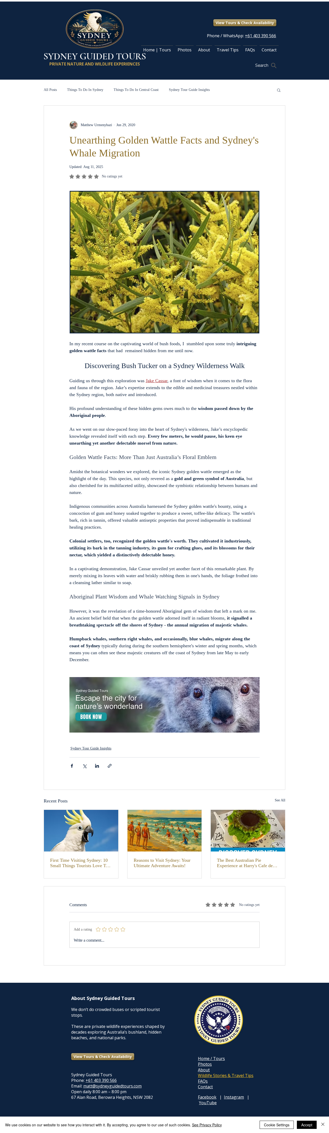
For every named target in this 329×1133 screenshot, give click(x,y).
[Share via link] (109, 765)
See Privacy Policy (207, 1124)
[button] (278, 90)
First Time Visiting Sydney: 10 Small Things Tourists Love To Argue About (79, 863)
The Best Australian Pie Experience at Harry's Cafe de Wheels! (245, 863)
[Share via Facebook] (71, 765)
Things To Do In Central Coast (136, 90)
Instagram (234, 1097)
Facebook (207, 1097)
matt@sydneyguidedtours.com (112, 1086)
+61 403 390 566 (101, 1080)
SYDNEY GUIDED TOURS (94, 56)
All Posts (50, 90)
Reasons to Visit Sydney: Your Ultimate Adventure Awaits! (162, 863)
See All (280, 800)
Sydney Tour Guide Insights (189, 90)
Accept (306, 1124)
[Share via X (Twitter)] (84, 765)
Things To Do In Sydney (85, 90)
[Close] (323, 1125)
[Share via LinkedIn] (97, 765)
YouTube (208, 1103)
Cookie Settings (276, 1124)
